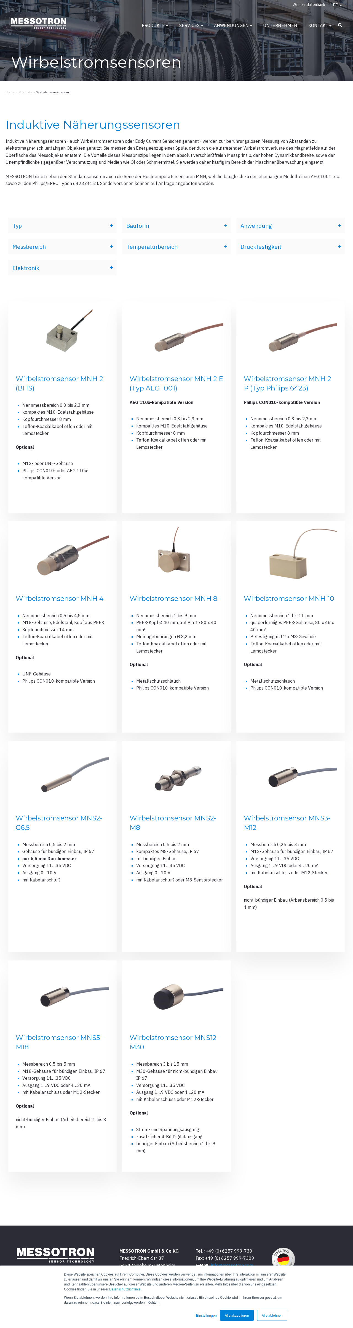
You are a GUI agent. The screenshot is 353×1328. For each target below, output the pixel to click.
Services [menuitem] (189, 25)
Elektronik (25, 268)
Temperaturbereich (152, 246)
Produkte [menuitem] (153, 25)
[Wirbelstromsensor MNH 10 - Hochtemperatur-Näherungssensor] (290, 626)
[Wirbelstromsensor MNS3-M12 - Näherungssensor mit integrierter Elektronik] (290, 846)
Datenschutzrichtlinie (125, 1289)
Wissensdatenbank (309, 4)
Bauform (137, 225)
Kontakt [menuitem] (318, 25)
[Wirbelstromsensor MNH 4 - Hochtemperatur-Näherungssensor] (62, 626)
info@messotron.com (232, 1265)
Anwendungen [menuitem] (231, 25)
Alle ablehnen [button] (272, 1315)
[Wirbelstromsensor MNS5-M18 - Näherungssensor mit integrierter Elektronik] (62, 1066)
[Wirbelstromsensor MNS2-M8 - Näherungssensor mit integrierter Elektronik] (176, 846)
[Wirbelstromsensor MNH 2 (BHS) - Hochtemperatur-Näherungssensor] (62, 407)
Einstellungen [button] (206, 1315)
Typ (17, 225)
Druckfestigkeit (260, 246)
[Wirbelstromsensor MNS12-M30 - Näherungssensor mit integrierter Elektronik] (176, 1066)
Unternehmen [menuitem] (280, 25)
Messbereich (29, 246)
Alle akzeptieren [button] (237, 1315)
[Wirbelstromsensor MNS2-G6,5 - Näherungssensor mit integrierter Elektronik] (62, 846)
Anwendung (256, 225)
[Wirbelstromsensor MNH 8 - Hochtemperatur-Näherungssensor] (176, 626)
